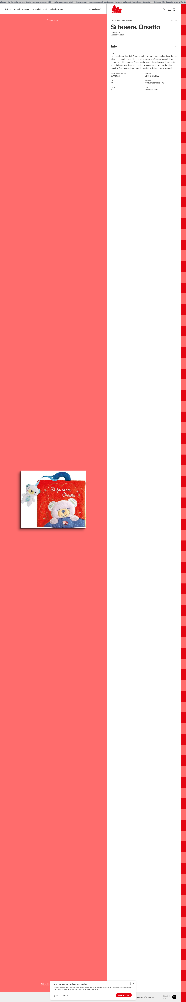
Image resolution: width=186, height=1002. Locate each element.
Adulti (45, 9)
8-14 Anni (25, 9)
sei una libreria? (95, 9)
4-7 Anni (17, 9)
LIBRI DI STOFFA (127, 20)
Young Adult (36, 9)
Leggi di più (94, 989)
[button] (61, 995)
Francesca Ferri (117, 35)
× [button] (133, 983)
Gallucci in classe (56, 9)
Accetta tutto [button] (123, 995)
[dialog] (93, 990)
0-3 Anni (8, 9)
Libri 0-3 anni (115, 20)
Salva (171, 20)
